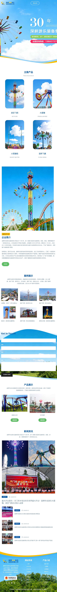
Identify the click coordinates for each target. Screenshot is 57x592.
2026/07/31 (13, 497)
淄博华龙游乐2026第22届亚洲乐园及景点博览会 (27, 514)
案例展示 (28, 574)
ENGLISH (35, 3)
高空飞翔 (46, 564)
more (5, 264)
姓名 (2, 337)
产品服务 (28, 571)
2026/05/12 (26, 510)
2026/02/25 (26, 537)
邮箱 (2, 344)
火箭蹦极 (46, 569)
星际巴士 (46, 571)
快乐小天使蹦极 (46, 577)
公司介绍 (28, 566)
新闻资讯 (5, 497)
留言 (2, 360)
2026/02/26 (26, 523)
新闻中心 (28, 579)
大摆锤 (46, 566)
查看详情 (15, 420)
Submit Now (6, 374)
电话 (2, 352)
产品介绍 (28, 569)
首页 (28, 564)
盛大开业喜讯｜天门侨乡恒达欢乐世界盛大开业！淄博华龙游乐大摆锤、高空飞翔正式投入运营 (28, 501)
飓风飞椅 (46, 574)
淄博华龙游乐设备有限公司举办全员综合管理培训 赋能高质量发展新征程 (33, 527)
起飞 (42, 415)
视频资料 (28, 577)
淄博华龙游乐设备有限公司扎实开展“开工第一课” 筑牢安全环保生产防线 (33, 540)
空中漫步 (14, 415)
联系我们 (28, 582)
